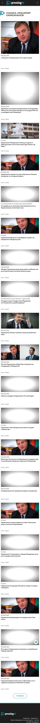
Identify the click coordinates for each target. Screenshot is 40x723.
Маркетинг (34, 718)
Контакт (36, 720)
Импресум (26, 718)
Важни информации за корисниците (22, 720)
